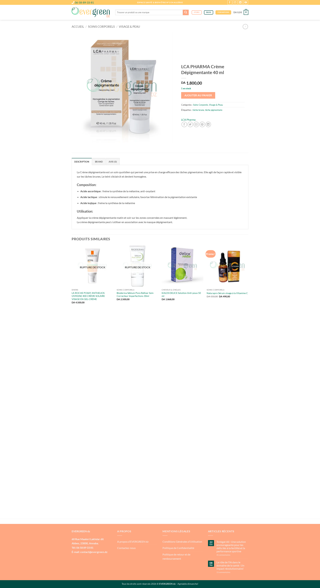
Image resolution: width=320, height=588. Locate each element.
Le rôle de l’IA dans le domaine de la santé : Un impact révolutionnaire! (230, 565)
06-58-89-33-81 (84, 2)
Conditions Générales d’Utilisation (182, 541)
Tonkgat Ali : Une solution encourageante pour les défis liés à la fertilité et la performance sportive (231, 546)
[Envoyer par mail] (196, 124)
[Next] (248, 381)
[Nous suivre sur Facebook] (229, 2)
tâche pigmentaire (213, 110)
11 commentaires (229, 572)
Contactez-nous (126, 547)
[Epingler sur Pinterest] (202, 124)
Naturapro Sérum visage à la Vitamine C (227, 293)
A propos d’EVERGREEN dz (132, 541)
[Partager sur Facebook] (184, 124)
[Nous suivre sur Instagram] (235, 2)
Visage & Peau (129, 26)
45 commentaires (229, 555)
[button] (241, 12)
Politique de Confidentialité (178, 547)
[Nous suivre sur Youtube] (245, 2)
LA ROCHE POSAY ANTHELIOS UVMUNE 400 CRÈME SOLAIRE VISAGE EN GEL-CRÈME (88, 296)
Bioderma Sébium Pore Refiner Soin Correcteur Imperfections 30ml (135, 294)
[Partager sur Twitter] (190, 124)
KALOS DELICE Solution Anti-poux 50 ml (181, 294)
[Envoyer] (185, 12)
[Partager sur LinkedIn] (208, 124)
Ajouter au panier (198, 95)
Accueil (78, 26)
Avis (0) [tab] (113, 161)
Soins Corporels (101, 26)
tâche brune (198, 110)
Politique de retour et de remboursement (176, 556)
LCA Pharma (188, 119)
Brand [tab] (99, 161)
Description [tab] (81, 161)
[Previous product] (245, 26)
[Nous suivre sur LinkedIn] (240, 2)
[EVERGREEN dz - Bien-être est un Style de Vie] (91, 12)
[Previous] (71, 381)
